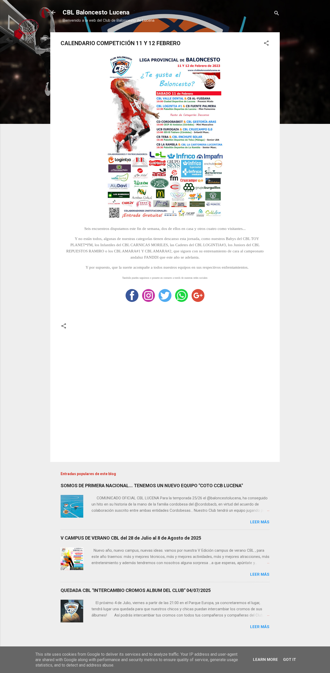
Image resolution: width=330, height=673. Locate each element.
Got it (289, 659)
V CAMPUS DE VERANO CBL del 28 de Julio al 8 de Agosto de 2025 (131, 538)
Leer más (259, 522)
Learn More (265, 659)
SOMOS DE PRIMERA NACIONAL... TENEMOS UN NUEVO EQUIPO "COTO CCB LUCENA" (152, 485)
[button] (266, 44)
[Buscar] (277, 14)
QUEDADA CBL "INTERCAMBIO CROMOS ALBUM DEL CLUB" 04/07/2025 (136, 590)
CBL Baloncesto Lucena (96, 12)
